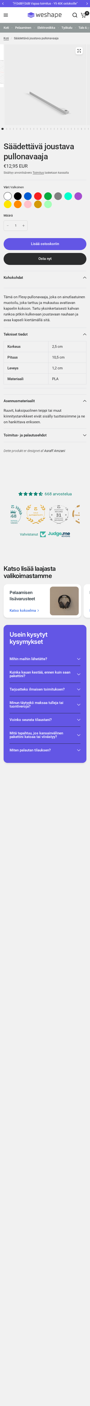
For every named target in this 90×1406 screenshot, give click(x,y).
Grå (58, 196)
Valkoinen (8, 196)
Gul (8, 204)
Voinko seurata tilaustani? (31, 720)
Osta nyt (45, 259)
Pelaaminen (23, 27)
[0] (82, 15)
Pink (28, 204)
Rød (38, 196)
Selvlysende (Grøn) (48, 204)
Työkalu (66, 27)
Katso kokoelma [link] (23, 610)
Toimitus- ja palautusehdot (25, 435)
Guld (38, 204)
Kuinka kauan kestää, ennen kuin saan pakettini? (40, 674)
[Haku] (75, 15)
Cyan (68, 196)
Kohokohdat (13, 277)
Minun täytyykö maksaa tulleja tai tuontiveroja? (36, 705)
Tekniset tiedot (16, 334)
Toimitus (38, 172)
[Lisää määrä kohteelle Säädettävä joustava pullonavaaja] (23, 226)
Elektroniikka (46, 27)
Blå (28, 196)
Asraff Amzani (54, 451)
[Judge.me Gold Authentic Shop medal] (45, 514)
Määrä (8, 215)
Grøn (48, 196)
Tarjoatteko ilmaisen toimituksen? (37, 689)
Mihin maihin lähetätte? (28, 659)
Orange (18, 204)
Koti (6, 27)
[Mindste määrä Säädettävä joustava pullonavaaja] (8, 226)
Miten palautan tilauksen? (30, 750)
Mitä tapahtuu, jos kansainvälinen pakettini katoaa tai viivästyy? (36, 735)
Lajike (18, 196)
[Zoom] (79, 50)
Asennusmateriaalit (19, 401)
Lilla (78, 196)
